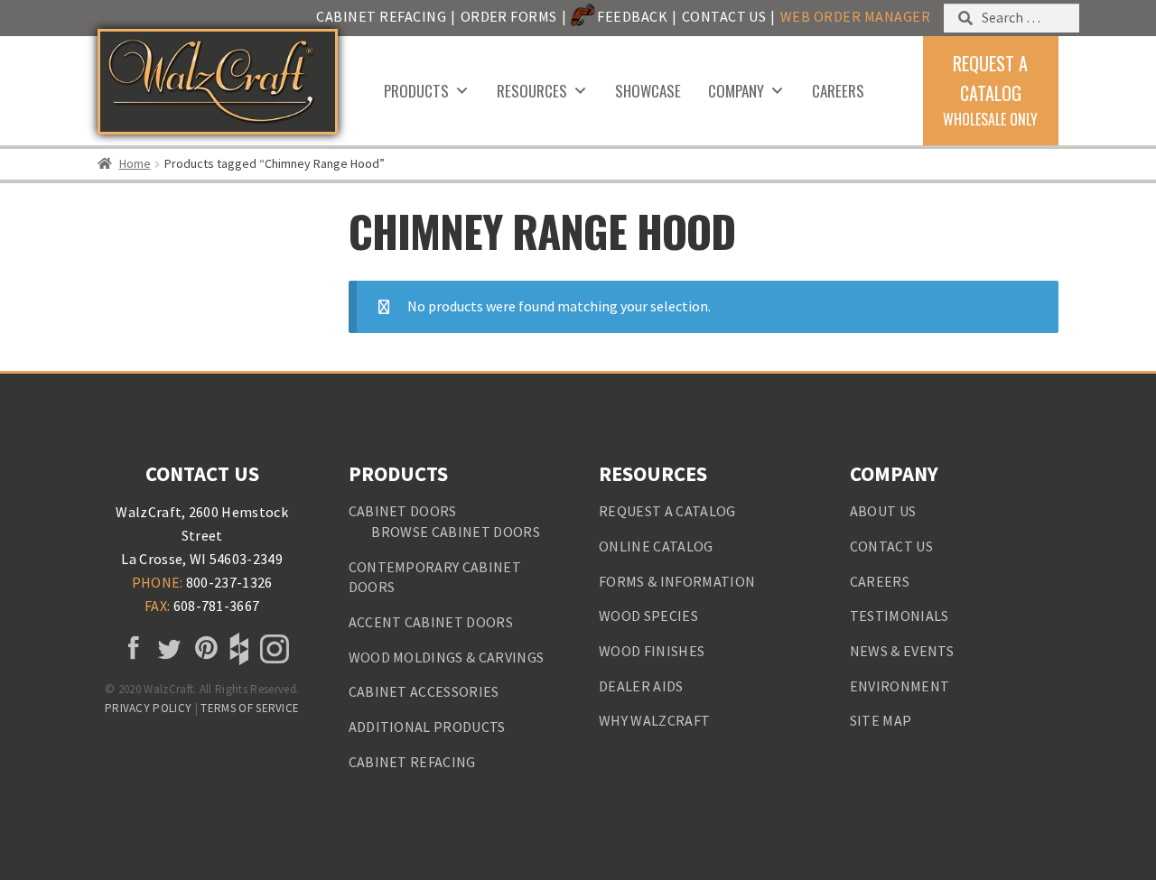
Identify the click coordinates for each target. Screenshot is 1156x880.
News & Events (902, 651)
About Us (883, 511)
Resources (532, 90)
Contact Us (724, 16)
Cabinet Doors (403, 511)
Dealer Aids (641, 686)
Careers (838, 90)
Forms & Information (677, 581)
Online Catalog (656, 546)
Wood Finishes (651, 651)
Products (416, 90)
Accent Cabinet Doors (431, 622)
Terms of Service (249, 708)
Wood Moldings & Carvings (447, 657)
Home (135, 163)
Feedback (632, 16)
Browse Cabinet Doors (455, 532)
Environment (900, 686)
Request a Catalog (667, 511)
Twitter (166, 649)
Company (736, 90)
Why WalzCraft (654, 720)
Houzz (237, 649)
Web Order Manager (855, 16)
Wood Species (648, 616)
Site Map (881, 720)
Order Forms (509, 16)
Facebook (131, 649)
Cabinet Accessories (424, 691)
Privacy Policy (148, 708)
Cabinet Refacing (381, 16)
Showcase (648, 90)
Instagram (272, 649)
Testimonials (899, 616)
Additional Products (427, 727)
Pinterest (202, 649)
